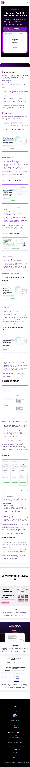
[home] (3, 2)
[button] (27, 2)
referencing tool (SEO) (15, 75)
